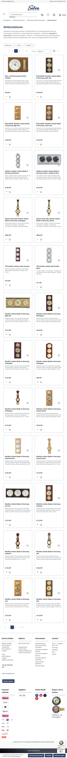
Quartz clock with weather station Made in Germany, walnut (48, 220)
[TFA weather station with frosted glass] (49, 255)
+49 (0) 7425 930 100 (59, 1)
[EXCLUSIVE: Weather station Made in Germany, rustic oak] (49, 112)
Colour (19, 45)
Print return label (39, 666)
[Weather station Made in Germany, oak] (49, 540)
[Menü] (64, 741)
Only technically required (36, 755)
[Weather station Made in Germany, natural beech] (49, 398)
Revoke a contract (8, 681)
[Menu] (4, 14)
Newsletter (55, 650)
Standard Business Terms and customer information (40, 645)
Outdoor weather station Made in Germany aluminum (16, 172)
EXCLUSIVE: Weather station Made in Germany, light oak (17, 124)
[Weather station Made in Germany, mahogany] (18, 350)
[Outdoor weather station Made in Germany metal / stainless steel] (49, 160)
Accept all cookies (59, 755)
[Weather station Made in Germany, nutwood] (49, 493)
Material (29, 45)
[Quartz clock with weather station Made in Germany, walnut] (49, 207)
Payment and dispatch (41, 653)
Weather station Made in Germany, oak (48, 552)
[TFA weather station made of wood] (18, 255)
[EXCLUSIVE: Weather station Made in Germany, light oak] (18, 112)
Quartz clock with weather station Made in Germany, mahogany (16, 220)
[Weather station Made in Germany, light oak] (18, 303)
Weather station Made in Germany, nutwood (48, 505)
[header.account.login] (54, 15)
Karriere (54, 654)
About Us (37, 655)
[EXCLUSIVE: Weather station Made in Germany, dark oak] (49, 65)
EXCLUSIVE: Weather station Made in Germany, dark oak (48, 77)
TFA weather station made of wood (17, 266)
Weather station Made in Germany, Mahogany (48, 315)
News (53, 652)
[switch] (61, 751)
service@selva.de (9, 1)
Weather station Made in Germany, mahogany (17, 362)
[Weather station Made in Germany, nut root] (18, 493)
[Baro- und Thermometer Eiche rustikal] (18, 65)
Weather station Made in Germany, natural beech (48, 410)
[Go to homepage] (33, 8)
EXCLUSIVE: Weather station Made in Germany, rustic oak (48, 124)
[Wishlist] (48, 15)
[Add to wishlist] (27, 70)
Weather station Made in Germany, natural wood (48, 457)
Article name (8, 45)
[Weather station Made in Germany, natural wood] (49, 445)
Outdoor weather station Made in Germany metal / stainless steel (47, 172)
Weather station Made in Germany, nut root (17, 505)
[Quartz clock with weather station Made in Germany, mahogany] (18, 207)
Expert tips (55, 647)
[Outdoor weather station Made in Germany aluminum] (18, 160)
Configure (48, 755)
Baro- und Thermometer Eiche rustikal (15, 77)
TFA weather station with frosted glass (47, 267)
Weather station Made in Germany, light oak (17, 315)
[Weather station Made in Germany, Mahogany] (49, 303)
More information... (16, 756)
